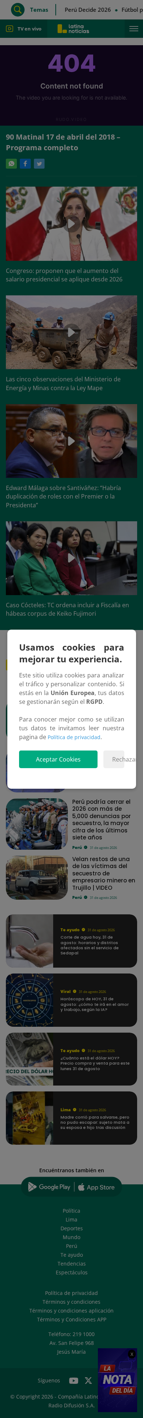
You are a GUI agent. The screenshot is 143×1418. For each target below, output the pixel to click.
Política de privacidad (74, 737)
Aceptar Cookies (58, 759)
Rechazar (118, 759)
